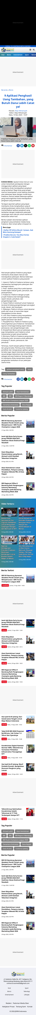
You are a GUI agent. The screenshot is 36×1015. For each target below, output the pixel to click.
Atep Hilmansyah (21, 111)
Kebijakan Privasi (8, 1007)
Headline (5, 585)
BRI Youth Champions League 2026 (15, 400)
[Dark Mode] (30, 50)
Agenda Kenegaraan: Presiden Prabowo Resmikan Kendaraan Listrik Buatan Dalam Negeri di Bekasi (8, 552)
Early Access (7, 409)
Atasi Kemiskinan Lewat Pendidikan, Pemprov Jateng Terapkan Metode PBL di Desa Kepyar (13, 471)
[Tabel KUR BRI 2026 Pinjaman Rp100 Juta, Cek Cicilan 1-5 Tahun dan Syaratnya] (30, 734)
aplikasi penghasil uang (15, 369)
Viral (2, 55)
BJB (4, 396)
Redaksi (9, 1003)
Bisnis (9, 55)
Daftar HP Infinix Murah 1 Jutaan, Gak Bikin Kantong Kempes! (18, 231)
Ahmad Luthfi (8, 392)
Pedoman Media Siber (21, 1003)
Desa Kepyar (26, 405)
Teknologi (27, 991)
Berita (4, 647)
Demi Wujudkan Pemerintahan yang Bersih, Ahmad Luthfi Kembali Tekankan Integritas (12, 455)
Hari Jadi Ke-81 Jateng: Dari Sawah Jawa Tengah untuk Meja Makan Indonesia (12, 719)
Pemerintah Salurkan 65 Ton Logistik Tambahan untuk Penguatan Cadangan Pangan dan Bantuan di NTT (9, 523)
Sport (27, 55)
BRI (10, 396)
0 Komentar (7, 146)
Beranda (4, 90)
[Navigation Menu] (34, 50)
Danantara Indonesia (10, 405)
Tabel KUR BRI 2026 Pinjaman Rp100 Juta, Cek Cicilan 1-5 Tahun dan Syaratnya (13, 733)
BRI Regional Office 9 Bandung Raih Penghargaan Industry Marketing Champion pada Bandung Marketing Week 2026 (12, 487)
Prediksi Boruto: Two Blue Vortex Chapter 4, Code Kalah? (16, 236)
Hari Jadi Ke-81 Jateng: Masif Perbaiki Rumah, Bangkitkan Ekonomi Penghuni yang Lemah (13, 767)
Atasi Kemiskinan (23, 392)
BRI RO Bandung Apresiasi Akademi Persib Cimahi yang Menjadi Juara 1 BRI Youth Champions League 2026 (13, 424)
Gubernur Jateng (22, 409)
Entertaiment (18, 55)
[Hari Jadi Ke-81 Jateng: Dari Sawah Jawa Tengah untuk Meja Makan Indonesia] (30, 720)
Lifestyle (26, 995)
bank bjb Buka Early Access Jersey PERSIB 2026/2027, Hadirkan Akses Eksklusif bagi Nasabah (13, 439)
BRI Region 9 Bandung (23, 396)
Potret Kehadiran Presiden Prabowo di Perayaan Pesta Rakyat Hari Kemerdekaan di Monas (26, 523)
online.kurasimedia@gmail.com (18, 983)
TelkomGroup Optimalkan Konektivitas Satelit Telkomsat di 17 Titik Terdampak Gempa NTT (12, 812)
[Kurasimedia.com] (7, 50)
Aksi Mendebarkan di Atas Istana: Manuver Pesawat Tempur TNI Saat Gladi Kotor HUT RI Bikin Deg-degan (26, 551)
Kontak (29, 1007)
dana (29, 369)
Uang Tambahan (9, 374)
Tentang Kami (21, 1007)
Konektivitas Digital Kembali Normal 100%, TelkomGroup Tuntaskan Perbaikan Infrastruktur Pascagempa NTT (13, 750)
